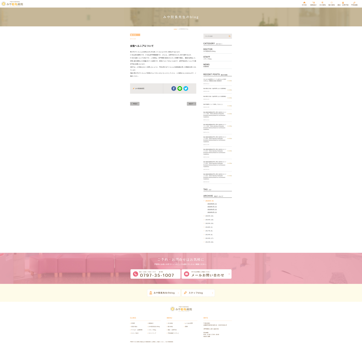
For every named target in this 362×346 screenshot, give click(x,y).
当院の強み (134, 326)
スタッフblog (152, 330)
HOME (175, 29)
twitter (185, 88)
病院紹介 (151, 323)
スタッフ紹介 (135, 333)
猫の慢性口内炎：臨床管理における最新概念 (214, 88)
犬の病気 (170, 323)
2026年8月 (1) (212, 203)
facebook (173, 88)
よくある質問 (189, 323)
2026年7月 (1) (212, 206)
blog (134, 34)
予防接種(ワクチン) (173, 333)
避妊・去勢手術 (172, 330)
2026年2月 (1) (212, 212)
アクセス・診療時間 (136, 330)
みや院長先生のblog (154, 326)
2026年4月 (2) (212, 209)
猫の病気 (170, 326)
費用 (186, 326)
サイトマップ (152, 333)
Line (179, 88)
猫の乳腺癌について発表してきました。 (213, 104)
